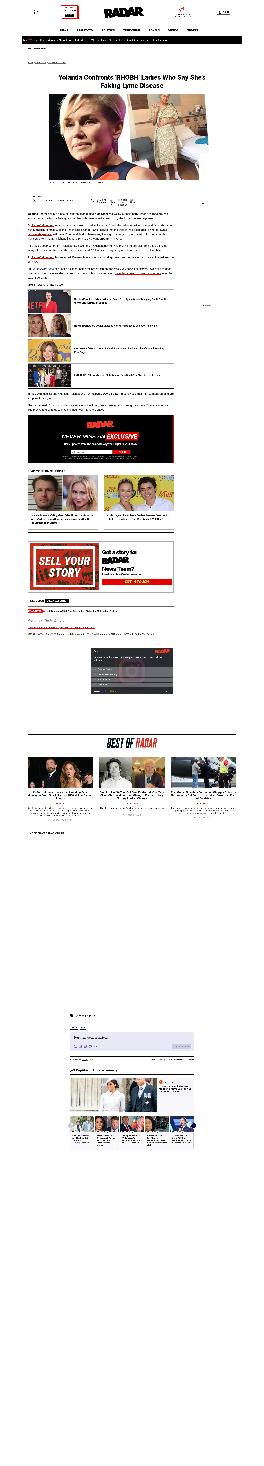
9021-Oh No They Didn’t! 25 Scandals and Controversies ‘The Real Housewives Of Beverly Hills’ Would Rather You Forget (91, 634)
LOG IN (225, 12)
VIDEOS (173, 30)
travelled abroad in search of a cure (138, 273)
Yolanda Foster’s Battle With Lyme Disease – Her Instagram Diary (61, 627)
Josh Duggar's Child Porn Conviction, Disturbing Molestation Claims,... (82, 611)
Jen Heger (37, 196)
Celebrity (40, 62)
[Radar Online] (124, 12)
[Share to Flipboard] (123, 200)
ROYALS (154, 30)
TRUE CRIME (131, 30)
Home (30, 62)
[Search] (36, 14)
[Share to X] (113, 200)
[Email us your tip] (70, 18)
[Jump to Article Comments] (92, 200)
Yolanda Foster (57, 62)
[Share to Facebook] (102, 200)
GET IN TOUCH (137, 581)
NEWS (64, 30)
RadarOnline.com (151, 213)
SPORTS (193, 30)
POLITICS (108, 30)
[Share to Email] (133, 200)
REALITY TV (85, 30)
